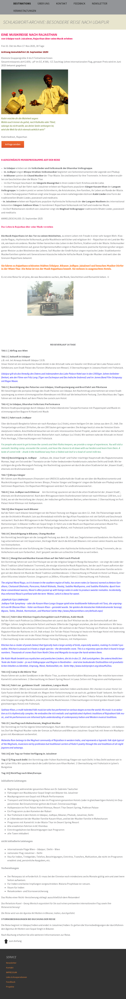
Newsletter (99, 3)
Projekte (10, 986)
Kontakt (61, 3)
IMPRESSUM (11, 972)
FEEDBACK (79, 3)
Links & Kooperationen (16, 977)
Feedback (10, 982)
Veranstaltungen (24, 10)
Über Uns (43, 3)
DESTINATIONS (22, 3)
